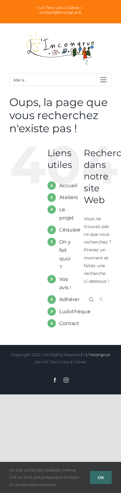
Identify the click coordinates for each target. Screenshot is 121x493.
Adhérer (69, 299)
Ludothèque (75, 311)
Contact (69, 323)
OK (101, 477)
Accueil (68, 185)
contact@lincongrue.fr (60, 12)
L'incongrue (98, 354)
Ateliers (68, 197)
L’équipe (69, 230)
